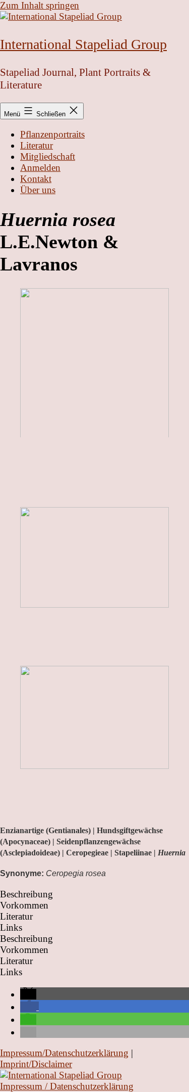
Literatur (36, 145)
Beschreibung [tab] (26, 894)
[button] (28, 994)
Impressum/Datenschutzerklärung (64, 1053)
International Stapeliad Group (83, 44)
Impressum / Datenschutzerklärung (67, 1086)
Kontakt (35, 178)
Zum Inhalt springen (39, 5)
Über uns (37, 190)
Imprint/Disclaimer (36, 1064)
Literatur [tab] (16, 916)
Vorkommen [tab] (24, 905)
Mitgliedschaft (47, 156)
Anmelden (40, 167)
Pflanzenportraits (52, 134)
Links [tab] (11, 927)
